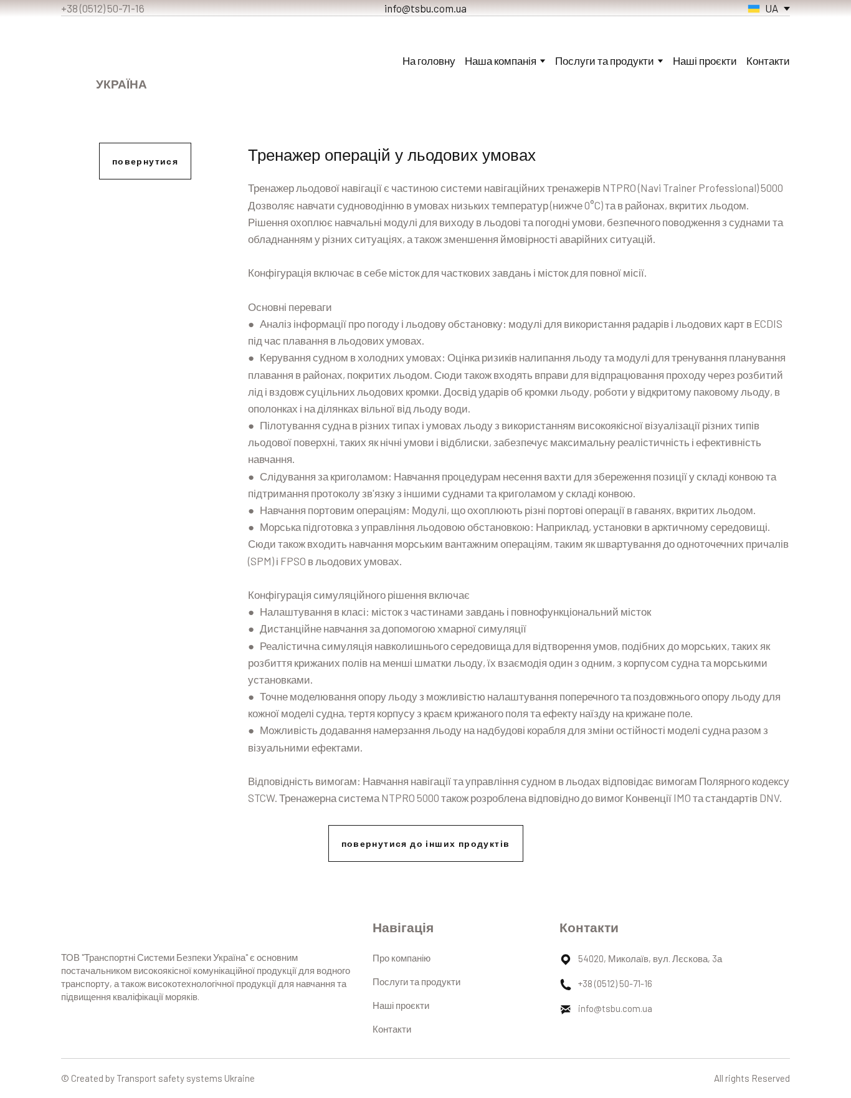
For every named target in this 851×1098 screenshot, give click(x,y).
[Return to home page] (122, 50)
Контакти (768, 60)
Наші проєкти (705, 60)
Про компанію (401, 957)
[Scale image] (145, 251)
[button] (145, 161)
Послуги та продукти (416, 981)
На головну (428, 60)
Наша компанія (500, 60)
